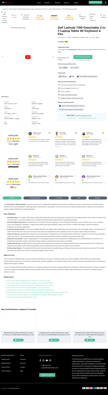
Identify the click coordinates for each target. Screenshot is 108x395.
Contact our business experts (83, 115)
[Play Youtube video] (28, 57)
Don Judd (62, 133)
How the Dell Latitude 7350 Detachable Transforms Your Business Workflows (30, 283)
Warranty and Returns (7, 355)
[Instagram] (44, 360)
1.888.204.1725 (46, 365)
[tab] (12, 198)
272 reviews (16, 164)
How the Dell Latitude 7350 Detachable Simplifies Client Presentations (28, 287)
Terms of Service (6, 371)
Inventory (47, 2)
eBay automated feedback (40, 176)
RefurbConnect (15, 388)
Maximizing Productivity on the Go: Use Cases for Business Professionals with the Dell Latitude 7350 (37, 292)
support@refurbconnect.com (49, 367)
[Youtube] (47, 360)
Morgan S (36, 155)
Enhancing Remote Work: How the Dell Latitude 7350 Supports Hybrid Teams (30, 290)
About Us (57, 2)
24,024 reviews (16, 184)
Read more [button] (57, 147)
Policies (66, 2)
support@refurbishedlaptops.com (88, 118)
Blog (21, 371)
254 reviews (16, 141)
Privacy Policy (5, 367)
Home (39, 2)
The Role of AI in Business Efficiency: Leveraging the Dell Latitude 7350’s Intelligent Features (35, 294)
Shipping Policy (6, 363)
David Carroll (37, 133)
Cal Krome (89, 133)
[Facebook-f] (40, 360)
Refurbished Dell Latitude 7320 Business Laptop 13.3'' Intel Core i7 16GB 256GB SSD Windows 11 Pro (90, 335)
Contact (76, 2)
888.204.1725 (72, 118)
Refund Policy (5, 359)
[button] (2, 56)
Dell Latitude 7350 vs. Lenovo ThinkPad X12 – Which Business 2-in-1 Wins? (30, 285)
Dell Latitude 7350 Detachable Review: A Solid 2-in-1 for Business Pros (28, 280)
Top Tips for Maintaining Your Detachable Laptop (21, 297)
